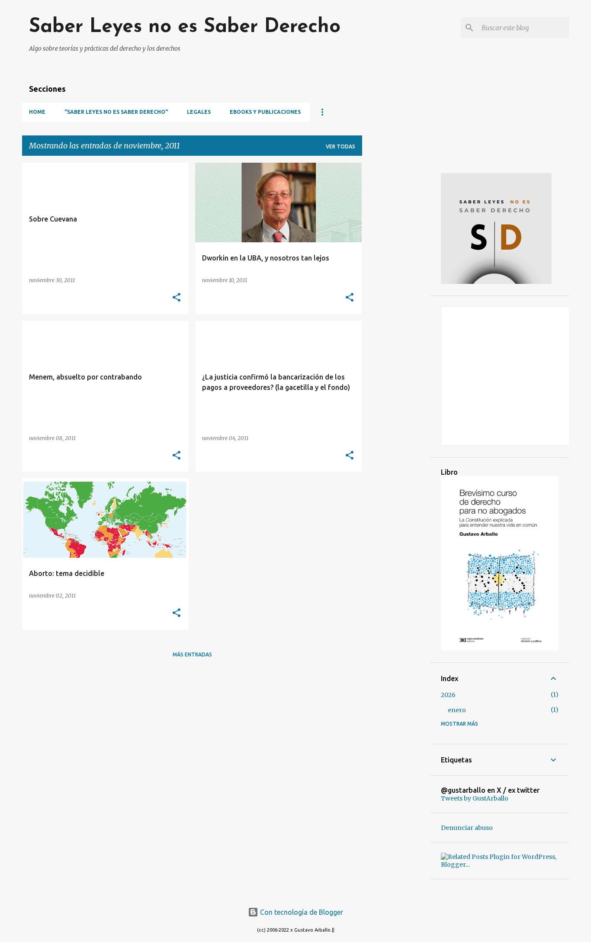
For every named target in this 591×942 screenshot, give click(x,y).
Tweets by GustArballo (474, 798)
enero (457, 710)
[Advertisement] (396, 292)
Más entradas (192, 654)
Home (37, 112)
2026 (448, 695)
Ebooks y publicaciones (265, 112)
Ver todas (340, 146)
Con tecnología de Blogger (300, 912)
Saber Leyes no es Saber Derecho (184, 27)
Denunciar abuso (467, 828)
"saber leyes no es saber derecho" (116, 112)
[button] (176, 298)
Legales (199, 112)
